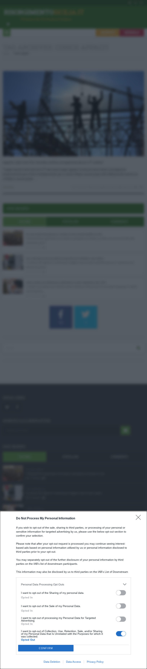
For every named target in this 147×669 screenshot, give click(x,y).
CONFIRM (46, 648)
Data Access (73, 661)
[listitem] (73, 584)
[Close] (139, 518)
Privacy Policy (95, 661)
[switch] (121, 592)
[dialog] (73, 590)
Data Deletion (52, 661)
